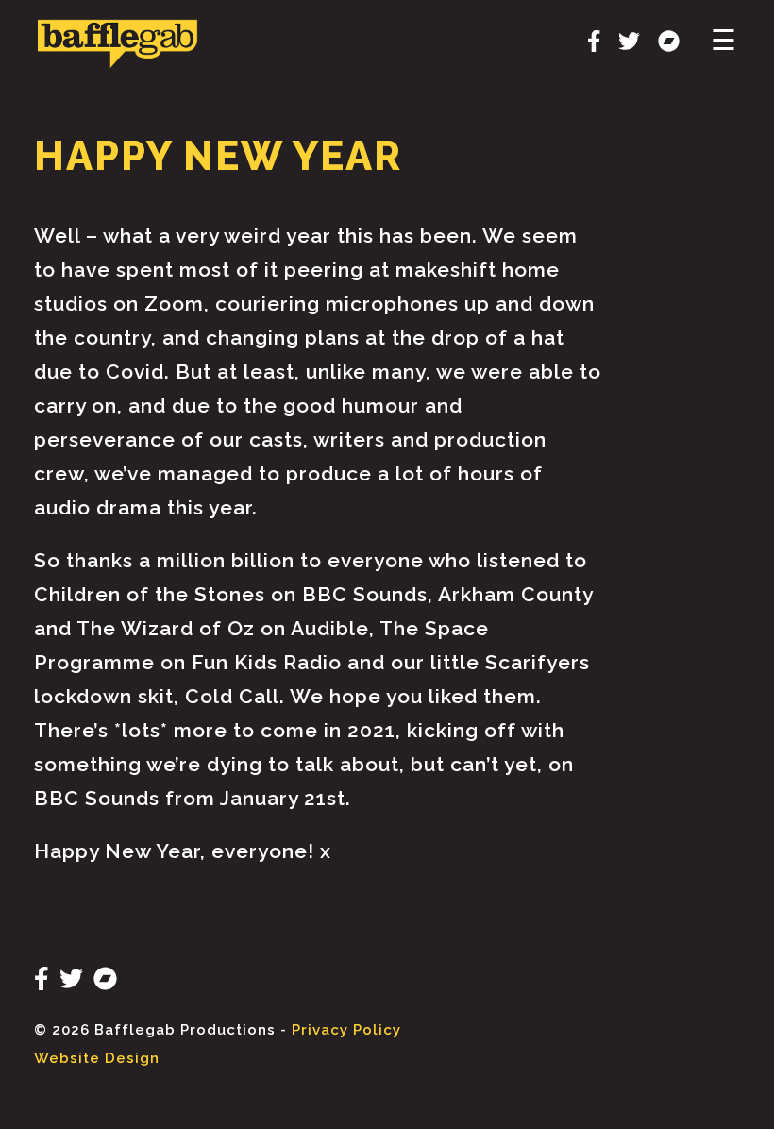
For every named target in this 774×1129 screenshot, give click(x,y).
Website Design (97, 1058)
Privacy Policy (346, 1029)
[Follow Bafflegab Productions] (586, 44)
